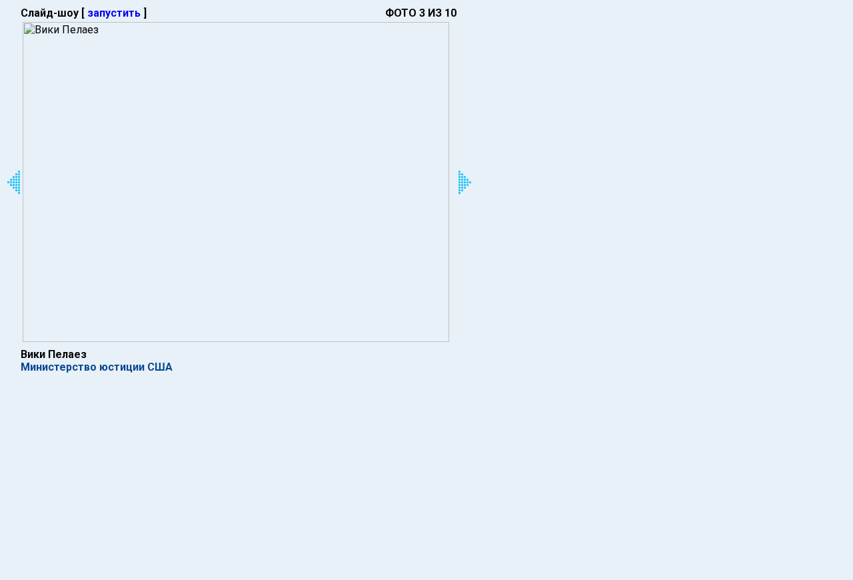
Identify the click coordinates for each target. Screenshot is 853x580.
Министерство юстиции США (97, 367)
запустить (114, 13)
